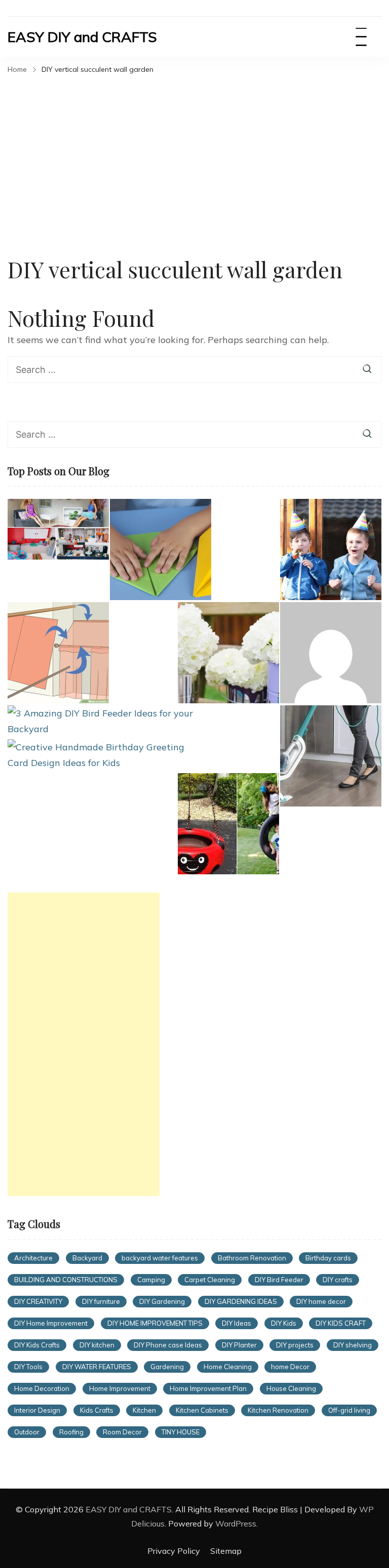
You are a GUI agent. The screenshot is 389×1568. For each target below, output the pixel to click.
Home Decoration (41, 1388)
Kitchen (144, 1410)
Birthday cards (328, 1258)
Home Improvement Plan (208, 1388)
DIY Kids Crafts (37, 1345)
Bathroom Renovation (252, 1258)
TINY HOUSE (181, 1432)
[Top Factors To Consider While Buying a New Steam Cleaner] (330, 756)
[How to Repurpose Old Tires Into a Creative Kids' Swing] (228, 823)
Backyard (87, 1258)
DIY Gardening (162, 1301)
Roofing (71, 1432)
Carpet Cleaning (209, 1280)
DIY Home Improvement (51, 1323)
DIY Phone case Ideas (168, 1345)
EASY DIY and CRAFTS (82, 37)
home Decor (290, 1367)
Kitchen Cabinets (202, 1410)
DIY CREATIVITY (38, 1301)
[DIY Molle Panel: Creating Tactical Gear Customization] (330, 652)
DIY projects (295, 1345)
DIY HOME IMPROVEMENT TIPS (155, 1323)
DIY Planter (239, 1345)
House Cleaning (291, 1388)
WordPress (235, 1523)
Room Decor (122, 1432)
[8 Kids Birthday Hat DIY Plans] (330, 549)
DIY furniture (101, 1301)
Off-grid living (349, 1410)
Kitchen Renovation (278, 1410)
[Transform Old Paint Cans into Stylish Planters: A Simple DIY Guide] (228, 652)
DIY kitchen (97, 1345)
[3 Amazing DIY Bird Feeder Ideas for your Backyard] (100, 721)
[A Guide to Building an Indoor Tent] (58, 652)
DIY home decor (321, 1301)
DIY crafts (338, 1280)
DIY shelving (352, 1345)
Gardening (167, 1367)
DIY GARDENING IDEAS (241, 1301)
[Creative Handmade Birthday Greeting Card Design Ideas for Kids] (100, 755)
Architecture (33, 1258)
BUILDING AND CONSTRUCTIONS (66, 1280)
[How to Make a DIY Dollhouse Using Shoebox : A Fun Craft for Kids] (58, 529)
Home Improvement (119, 1388)
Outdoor (27, 1432)
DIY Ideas (236, 1323)
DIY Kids (283, 1323)
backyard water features (160, 1258)
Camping (151, 1280)
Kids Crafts (96, 1410)
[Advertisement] (194, 154)
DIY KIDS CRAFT (341, 1323)
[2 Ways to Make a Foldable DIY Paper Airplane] (160, 549)
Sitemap (226, 1551)
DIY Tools (28, 1367)
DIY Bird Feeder (279, 1280)
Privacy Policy (173, 1551)
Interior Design (37, 1410)
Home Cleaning (228, 1367)
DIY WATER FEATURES (96, 1367)
